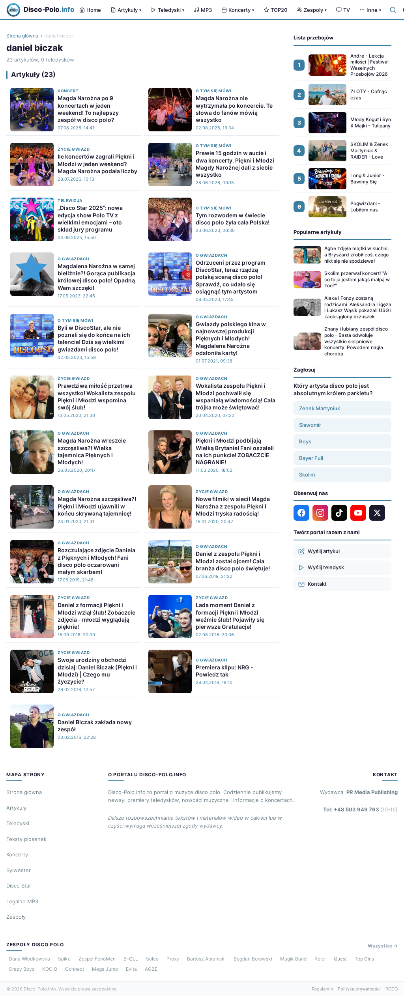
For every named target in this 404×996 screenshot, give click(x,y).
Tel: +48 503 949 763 (360, 809)
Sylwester (18, 870)
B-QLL (130, 959)
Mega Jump (105, 969)
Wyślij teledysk (326, 567)
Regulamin (322, 989)
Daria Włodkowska (29, 959)
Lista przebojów (313, 37)
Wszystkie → (383, 946)
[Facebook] (301, 513)
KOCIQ (49, 969)
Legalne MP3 (22, 901)
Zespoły (315, 10)
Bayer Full (311, 458)
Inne (374, 10)
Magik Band (293, 959)
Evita (131, 969)
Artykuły (129, 10)
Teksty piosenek (26, 839)
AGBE (151, 969)
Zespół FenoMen (97, 959)
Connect (74, 969)
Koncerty (241, 10)
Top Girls (364, 959)
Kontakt (317, 584)
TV (346, 10)
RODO (391, 989)
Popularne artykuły (318, 232)
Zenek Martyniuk (319, 408)
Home (93, 10)
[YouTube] (358, 513)
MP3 (206, 10)
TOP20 (279, 10)
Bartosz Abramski (206, 959)
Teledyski (171, 10)
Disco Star (18, 885)
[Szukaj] (393, 10)
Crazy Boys (21, 969)
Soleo (152, 959)
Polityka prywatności (359, 989)
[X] (377, 513)
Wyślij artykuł (324, 551)
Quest (340, 959)
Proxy (172, 959)
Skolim (307, 474)
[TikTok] (339, 513)
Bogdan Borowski (253, 959)
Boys (305, 441)
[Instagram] (320, 513)
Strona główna (22, 36)
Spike (64, 959)
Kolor (320, 959)
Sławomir (310, 425)
